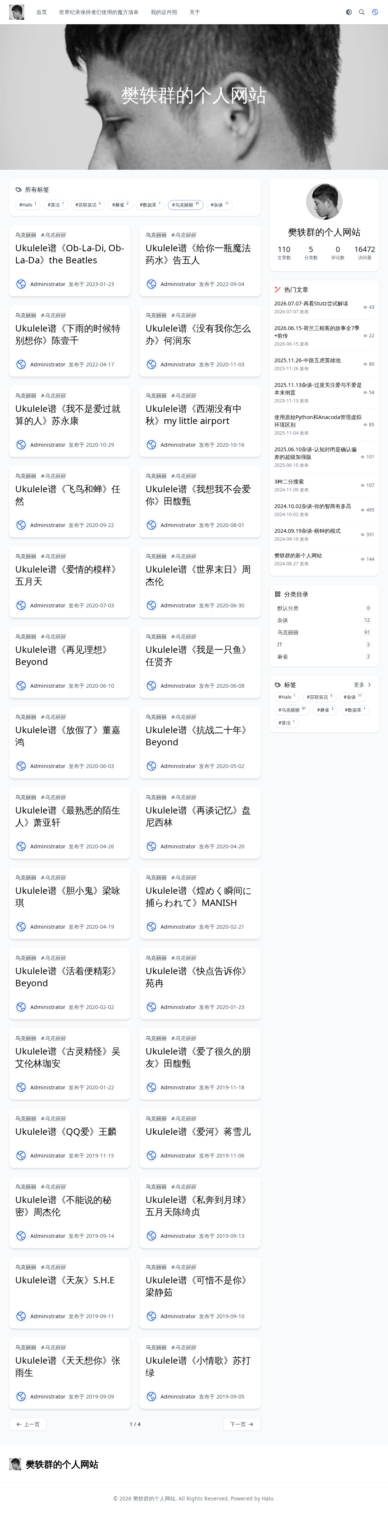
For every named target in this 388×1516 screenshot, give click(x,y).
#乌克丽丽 (185, 204)
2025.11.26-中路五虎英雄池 (307, 360)
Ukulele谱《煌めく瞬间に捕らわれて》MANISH (199, 896)
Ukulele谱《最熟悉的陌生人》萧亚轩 (67, 816)
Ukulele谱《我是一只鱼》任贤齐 (198, 655)
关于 (194, 12)
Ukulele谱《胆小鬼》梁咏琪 (67, 896)
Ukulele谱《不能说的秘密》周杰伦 (63, 1205)
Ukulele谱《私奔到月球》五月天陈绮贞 (198, 1205)
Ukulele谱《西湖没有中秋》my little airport (194, 414)
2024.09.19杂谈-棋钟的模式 (307, 530)
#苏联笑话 (88, 204)
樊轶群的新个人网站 (298, 555)
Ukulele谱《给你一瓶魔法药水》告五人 (198, 253)
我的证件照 (164, 12)
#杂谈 (220, 204)
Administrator (48, 284)
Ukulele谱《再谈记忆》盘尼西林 (198, 816)
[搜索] (361, 12)
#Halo (27, 204)
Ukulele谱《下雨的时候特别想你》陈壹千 (67, 334)
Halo (267, 1498)
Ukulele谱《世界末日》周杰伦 (198, 575)
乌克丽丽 (25, 234)
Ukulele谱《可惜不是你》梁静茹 (198, 1286)
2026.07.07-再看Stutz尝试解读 (311, 303)
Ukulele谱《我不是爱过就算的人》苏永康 (67, 414)
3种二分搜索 (289, 481)
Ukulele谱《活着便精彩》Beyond (67, 976)
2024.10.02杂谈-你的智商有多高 (312, 506)
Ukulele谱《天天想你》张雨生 (67, 1366)
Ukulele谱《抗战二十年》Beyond (198, 735)
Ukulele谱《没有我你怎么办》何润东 (198, 334)
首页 (41, 12)
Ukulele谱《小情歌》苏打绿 (198, 1366)
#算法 (56, 204)
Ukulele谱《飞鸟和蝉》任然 (67, 494)
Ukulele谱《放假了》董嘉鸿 (67, 735)
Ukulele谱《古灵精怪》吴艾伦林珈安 (67, 1057)
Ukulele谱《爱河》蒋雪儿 (198, 1131)
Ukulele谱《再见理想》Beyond (63, 655)
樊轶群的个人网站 (154, 1498)
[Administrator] (21, 284)
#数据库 (150, 204)
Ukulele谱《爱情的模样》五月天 (67, 575)
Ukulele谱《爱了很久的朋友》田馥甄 (198, 1057)
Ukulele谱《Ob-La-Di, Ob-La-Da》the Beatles (69, 253)
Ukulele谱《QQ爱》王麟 (66, 1131)
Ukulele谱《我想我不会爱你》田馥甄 (198, 494)
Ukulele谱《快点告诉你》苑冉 (198, 976)
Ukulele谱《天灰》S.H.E (64, 1280)
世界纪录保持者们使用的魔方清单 (99, 12)
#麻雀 (120, 204)
